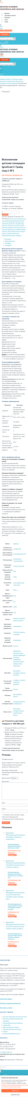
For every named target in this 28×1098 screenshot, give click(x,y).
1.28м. (15, 607)
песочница (16, 661)
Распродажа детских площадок (11, 235)
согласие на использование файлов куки (12, 1085)
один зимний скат (18, 583)
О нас (6, 19)
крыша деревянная (19, 655)
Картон (15, 696)
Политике (3, 1083)
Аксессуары (6, 1025)
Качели (5, 1031)
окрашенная (17, 640)
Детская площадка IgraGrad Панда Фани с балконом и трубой (14, 846)
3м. (14, 602)
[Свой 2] (1, 75)
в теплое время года (19, 554)
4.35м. (15, 577)
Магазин (7, 13)
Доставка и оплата (10, 15)
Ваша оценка (6, 778)
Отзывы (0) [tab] (8, 245)
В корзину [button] (11, 855)
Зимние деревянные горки (11, 1033)
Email (4, 809)
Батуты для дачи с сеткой (11, 1027)
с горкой (21, 680)
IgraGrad (15, 544)
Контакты (7, 17)
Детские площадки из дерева (11, 229)
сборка (15, 715)
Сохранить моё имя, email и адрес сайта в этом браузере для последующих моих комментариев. (13, 817)
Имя (3, 803)
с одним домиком (18, 566)
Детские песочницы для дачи (12, 1029)
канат (21, 653)
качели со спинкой (19, 618)
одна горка (16, 585)
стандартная (17, 549)
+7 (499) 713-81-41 (6, 30)
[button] (5, 59)
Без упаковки (17, 694)
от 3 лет (15, 646)
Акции (6, 21)
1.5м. (14, 596)
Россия (15, 689)
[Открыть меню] (2, 55)
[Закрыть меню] (0, 1071)
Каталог (4, 34)
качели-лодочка (18, 620)
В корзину (5, 214)
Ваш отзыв (5, 781)
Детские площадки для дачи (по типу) (14, 227)
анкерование (17, 626)
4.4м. (14, 571)
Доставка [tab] (8, 243)
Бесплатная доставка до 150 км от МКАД (19, 673)
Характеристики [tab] (10, 241)
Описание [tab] (8, 239)
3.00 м (15, 590)
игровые (16, 680)
